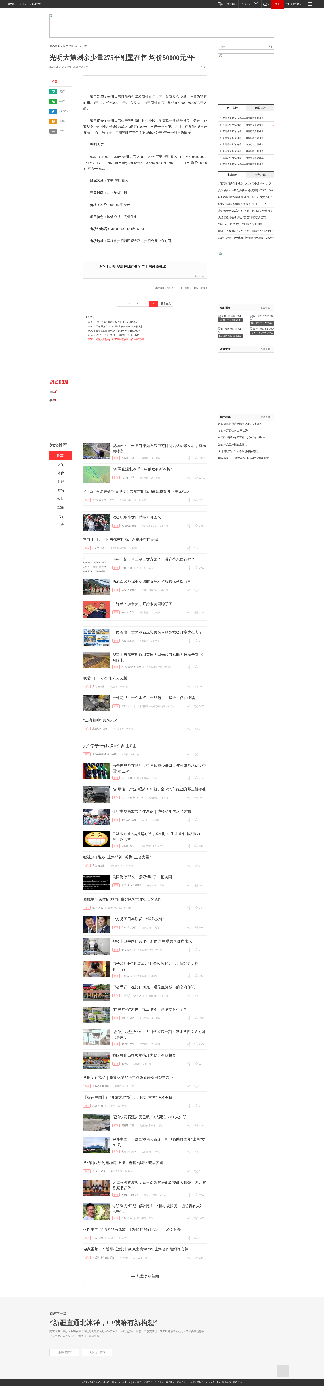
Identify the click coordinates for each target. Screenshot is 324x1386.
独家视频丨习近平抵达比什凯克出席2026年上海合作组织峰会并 (135, 1249)
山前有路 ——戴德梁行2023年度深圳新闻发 (243, 458)
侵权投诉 (237, 1382)
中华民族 (126, 819)
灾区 (100, 907)
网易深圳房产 (71, 46)
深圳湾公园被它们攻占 (262, 323)
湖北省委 (134, 1194)
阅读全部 (265, 308)
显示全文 (165, 303)
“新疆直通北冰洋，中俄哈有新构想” (142, 469)
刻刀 (100, 1238)
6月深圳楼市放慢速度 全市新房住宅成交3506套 (245, 197)
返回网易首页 (64, 1352)
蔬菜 (129, 1218)
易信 (62, 91)
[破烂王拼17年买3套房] (262, 328)
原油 (129, 777)
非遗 (94, 1238)
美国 (132, 612)
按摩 (124, 975)
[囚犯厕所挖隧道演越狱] (230, 328)
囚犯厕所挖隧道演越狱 (230, 336)
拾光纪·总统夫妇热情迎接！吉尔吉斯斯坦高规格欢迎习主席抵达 (136, 491)
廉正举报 (226, 1382)
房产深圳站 (200, 276)
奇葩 (129, 567)
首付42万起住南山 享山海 (233, 430)
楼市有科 (225, 417)
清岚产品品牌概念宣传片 (232, 444)
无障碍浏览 (34, 4)
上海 (105, 728)
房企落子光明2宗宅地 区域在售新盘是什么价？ (245, 210)
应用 (22, 4)
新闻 (116, 458)
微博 (62, 121)
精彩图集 (225, 307)
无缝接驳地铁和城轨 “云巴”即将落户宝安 (242, 217)
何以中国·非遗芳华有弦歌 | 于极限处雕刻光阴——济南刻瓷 (132, 1229)
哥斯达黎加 (98, 1086)
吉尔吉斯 (111, 754)
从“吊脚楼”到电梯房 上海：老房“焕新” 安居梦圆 (123, 1163)
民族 (134, 819)
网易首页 (12, 4)
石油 (124, 777)
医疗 (94, 907)
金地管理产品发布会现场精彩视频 (238, 451)
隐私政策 (181, 1382)
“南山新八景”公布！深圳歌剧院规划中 (240, 224)
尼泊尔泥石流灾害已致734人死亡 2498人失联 (149, 1117)
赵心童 (125, 846)
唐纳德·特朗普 (134, 885)
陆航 (124, 590)
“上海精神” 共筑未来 (100, 720)
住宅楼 (101, 1171)
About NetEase (122, 1382)
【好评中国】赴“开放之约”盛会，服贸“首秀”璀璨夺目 (127, 1097)
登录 (277, 4)
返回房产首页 (97, 1352)
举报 (203, 67)
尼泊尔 (125, 1044)
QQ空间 (63, 111)
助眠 (129, 975)
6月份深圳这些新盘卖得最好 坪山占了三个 (243, 204)
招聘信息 (159, 1382)
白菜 (124, 1218)
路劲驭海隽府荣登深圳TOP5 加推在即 (240, 423)
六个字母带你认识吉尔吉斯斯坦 (109, 746)
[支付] (256, 4)
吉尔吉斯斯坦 (99, 500)
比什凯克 (126, 995)
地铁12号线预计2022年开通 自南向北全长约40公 (246, 231)
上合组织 (96, 728)
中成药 (130, 1018)
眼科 (129, 949)
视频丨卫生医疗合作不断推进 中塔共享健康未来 (152, 941)
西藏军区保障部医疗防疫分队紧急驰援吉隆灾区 (122, 899)
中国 (100, 1105)
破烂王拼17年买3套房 (262, 333)
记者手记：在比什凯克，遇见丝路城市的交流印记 (153, 987)
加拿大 (125, 612)
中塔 (124, 949)
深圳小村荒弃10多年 (230, 320)
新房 (94, 1171)
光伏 (138, 666)
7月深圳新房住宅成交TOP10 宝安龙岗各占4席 (244, 183)
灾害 (124, 640)
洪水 (132, 1044)
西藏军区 (131, 590)
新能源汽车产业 (135, 797)
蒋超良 (125, 1194)
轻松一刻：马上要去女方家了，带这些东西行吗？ (153, 559)
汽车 (124, 797)
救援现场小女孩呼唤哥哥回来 (136, 517)
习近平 (110, 500)
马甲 (129, 706)
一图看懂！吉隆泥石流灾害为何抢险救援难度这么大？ (157, 632)
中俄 (132, 477)
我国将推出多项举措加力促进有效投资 (144, 1055)
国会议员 (131, 927)
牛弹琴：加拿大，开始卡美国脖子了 (142, 604)
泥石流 (125, 458)
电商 (124, 1151)
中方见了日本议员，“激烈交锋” (138, 919)
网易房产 (83, 67)
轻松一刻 (141, 568)
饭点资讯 (144, 1018)
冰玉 (132, 846)
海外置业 (225, 349)
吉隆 (132, 458)
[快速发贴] (52, 81)
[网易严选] (245, 4)
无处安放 (126, 525)
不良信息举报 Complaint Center (204, 1382)
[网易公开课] (231, 4)
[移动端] (220, 4)
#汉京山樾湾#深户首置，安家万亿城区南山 (243, 437)
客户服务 (170, 1382)
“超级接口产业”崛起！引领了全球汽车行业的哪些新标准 (159, 789)
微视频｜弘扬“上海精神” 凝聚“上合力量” (117, 857)
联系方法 (148, 1382)
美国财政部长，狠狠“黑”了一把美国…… (145, 877)
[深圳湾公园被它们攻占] (262, 316)
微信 (62, 101)
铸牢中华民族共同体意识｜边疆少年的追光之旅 (151, 811)
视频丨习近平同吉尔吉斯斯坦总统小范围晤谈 (120, 539)
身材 (124, 567)
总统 (102, 548)
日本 (124, 927)
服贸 (94, 1105)
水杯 (124, 706)
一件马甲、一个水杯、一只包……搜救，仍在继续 (153, 698)
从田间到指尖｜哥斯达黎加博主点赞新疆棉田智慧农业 (128, 1077)
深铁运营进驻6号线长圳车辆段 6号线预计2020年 (246, 237)
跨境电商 (131, 1151)
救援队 (101, 686)
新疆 (107, 1086)
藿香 (124, 1018)
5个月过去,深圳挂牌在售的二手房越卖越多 (132, 267)
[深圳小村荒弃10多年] (230, 316)
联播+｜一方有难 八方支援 (105, 678)
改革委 (125, 1063)
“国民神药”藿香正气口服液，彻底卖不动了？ (149, 1009)
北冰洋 (125, 477)
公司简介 (137, 1382)
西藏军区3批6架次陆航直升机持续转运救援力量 (151, 582)
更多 (62, 131)
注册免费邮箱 (292, 4)
